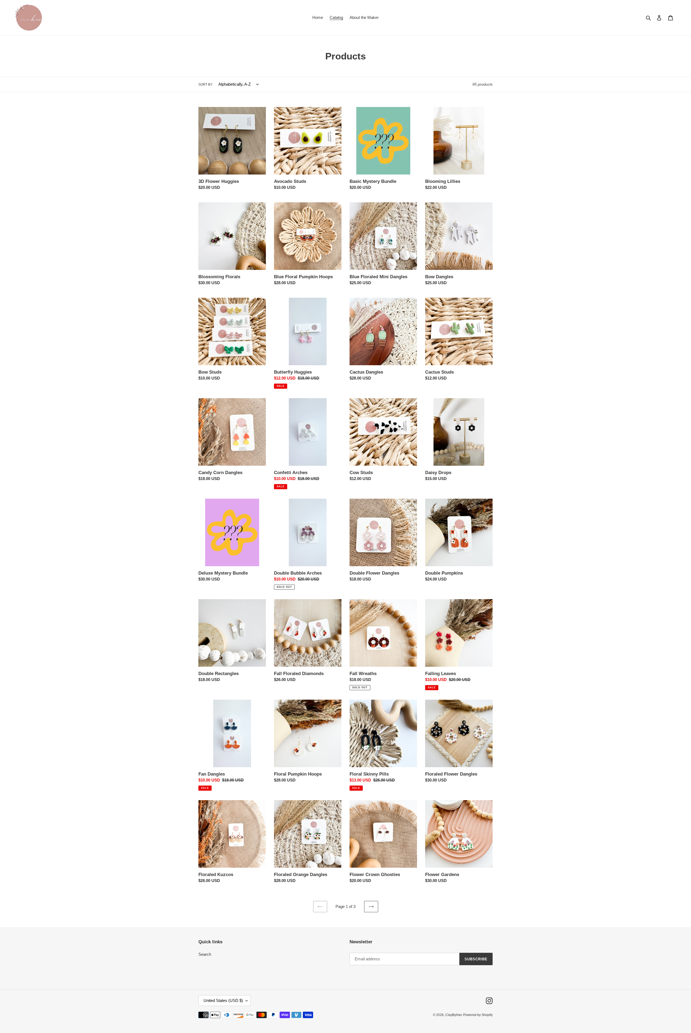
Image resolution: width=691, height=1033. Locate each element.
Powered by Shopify (478, 1015)
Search (204, 954)
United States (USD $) (223, 1000)
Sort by (205, 84)
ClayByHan (453, 1015)
